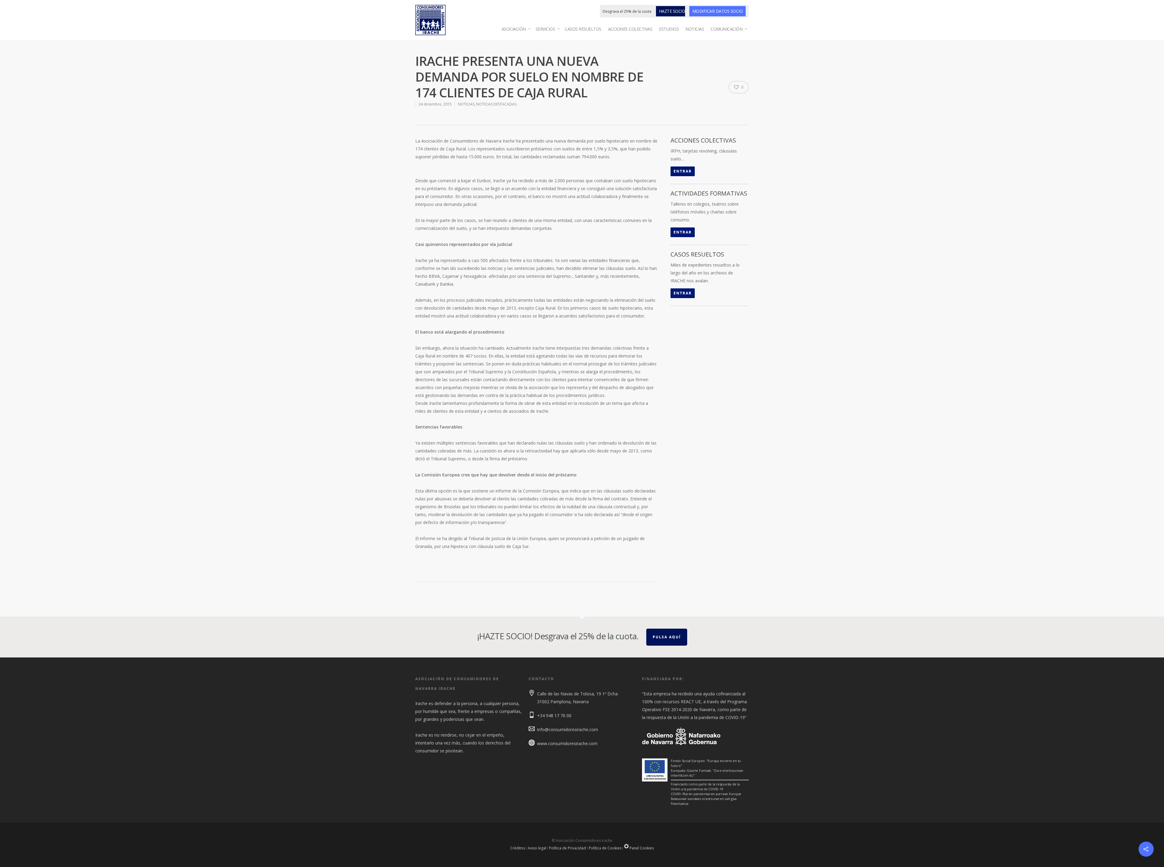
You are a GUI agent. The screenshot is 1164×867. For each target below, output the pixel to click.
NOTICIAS (694, 29)
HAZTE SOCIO (672, 11)
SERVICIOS (545, 29)
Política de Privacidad (567, 848)
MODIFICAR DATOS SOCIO (717, 11)
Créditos (517, 848)
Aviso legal (537, 848)
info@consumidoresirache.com (567, 729)
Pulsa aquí (667, 637)
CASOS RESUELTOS (583, 29)
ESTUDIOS (669, 29)
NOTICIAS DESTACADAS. (496, 104)
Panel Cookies (641, 848)
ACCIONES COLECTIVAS (630, 29)
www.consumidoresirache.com (567, 743)
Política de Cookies (605, 848)
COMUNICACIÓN (726, 29)
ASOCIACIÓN (514, 29)
